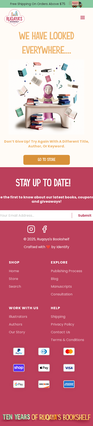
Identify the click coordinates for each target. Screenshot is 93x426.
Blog (54, 279)
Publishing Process (66, 271)
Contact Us (60, 332)
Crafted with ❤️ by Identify (46, 247)
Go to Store (46, 160)
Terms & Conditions (67, 340)
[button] (83, 18)
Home (14, 271)
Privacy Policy (63, 325)
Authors (15, 325)
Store (13, 279)
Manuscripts (61, 287)
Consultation (61, 294)
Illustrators (18, 317)
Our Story (17, 332)
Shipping (58, 317)
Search (15, 287)
